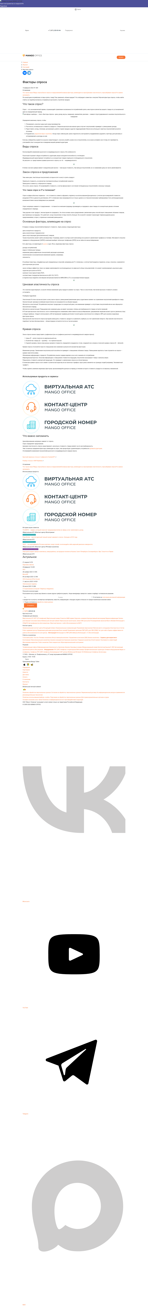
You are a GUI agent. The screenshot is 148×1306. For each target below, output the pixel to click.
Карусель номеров (81, 618)
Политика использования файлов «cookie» (36, 697)
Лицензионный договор (88, 692)
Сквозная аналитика (71, 640)
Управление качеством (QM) (78, 637)
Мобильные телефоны (91, 652)
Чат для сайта (103, 630)
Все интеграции (94, 633)
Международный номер (90, 647)
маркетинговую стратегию (43, 134)
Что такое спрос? (28, 92)
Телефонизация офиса (30, 647)
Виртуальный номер (53, 618)
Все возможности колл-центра (38, 633)
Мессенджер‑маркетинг (30, 642)
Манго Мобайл (111, 621)
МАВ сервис (71, 618)
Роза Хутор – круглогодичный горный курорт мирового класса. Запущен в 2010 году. (50, 537)
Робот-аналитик (43, 642)
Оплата (25, 677)
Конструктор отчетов (117, 628)
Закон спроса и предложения (51, 92)
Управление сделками (74, 630)
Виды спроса (38, 92)
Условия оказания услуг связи (32, 699)
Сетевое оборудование (112, 649)
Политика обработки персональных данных (37, 692)
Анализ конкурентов (57, 640)
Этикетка (63, 618)
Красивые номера (76, 647)
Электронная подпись (30, 584)
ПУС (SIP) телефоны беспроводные (48, 652)
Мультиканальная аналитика (40, 640)
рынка (45, 244)
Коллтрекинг (27, 640)
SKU (24, 569)
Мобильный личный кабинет (50, 621)
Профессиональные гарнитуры (95, 649)
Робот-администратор (30, 630)
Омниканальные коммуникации (66, 628)
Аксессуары (102, 652)
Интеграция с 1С (83, 633)
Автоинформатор (34, 623)
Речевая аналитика (45, 637)
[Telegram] (29, 73)
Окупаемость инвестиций (109, 640)
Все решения (39, 649)
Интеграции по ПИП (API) (64, 633)
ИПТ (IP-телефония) (40, 618)
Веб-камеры (80, 649)
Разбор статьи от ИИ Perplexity (32, 461)
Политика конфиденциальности (52, 699)
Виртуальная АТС (28, 618)
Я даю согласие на (39, 602)
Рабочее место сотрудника (101, 628)
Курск (27, 30)
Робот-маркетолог (55, 642)
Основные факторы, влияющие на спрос (74, 92)
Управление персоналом (85, 628)
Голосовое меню (35, 621)
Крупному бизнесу (64, 647)
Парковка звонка (28, 565)
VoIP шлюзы (64, 652)
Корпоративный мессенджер (96, 618)
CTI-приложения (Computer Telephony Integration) (38, 589)
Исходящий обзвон (49, 628)
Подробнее (3, 6)
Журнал (25, 684)
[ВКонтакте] (25, 73)
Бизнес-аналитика (94, 637)
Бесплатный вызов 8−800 (106, 647)
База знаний (63, 630)
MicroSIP (25, 574)
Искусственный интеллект (60, 637)
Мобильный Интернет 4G (76, 652)
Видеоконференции (112, 618)
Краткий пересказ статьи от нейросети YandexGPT (39, 457)
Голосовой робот (28, 637)
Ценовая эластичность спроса (96, 92)
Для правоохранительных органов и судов (95, 697)
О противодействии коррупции (73, 699)
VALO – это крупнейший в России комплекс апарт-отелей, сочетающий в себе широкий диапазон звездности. (58, 544)
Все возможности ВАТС (74, 623)
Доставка (26, 674)
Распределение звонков (98, 621)
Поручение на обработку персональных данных (65, 697)
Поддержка (69, 30)
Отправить (30, 605)
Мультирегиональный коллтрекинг (72, 642)
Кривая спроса (111, 92)
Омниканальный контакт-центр (33, 628)
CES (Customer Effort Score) (31, 579)
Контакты (26, 682)
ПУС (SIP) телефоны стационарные (65, 649)
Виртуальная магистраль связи (70, 621)
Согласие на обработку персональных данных (66, 692)
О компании (26, 679)
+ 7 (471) (54, 30)
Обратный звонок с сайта (58, 623)
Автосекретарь (45, 623)
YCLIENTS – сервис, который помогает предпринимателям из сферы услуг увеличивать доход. (53, 530)
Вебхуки (75, 633)
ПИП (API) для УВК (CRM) (90, 630)
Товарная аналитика (84, 640)
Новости (25, 672)
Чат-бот (36, 637)
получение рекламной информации (113, 597)
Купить (121, 57)
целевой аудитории (96, 448)
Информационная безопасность (47, 647)
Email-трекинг (96, 640)
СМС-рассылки (86, 621)
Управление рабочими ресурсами (48, 630)
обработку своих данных (45, 602)
